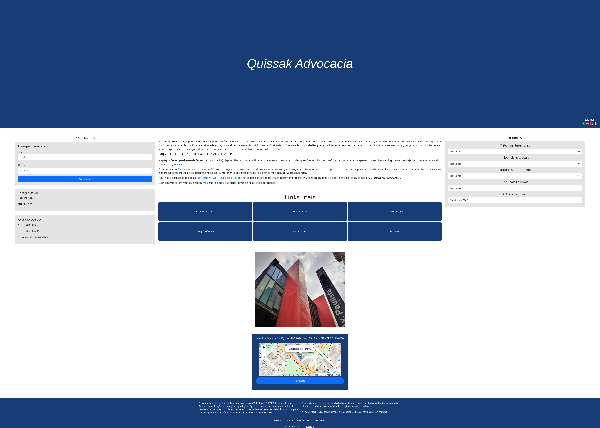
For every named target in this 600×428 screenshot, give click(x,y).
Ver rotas (300, 381)
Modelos (395, 231)
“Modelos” (240, 177)
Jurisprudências (205, 231)
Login (21, 151)
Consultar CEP (394, 211)
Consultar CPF (300, 211)
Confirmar (85, 179)
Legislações (300, 231)
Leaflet (320, 374)
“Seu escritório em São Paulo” (196, 169)
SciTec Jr (310, 426)
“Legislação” (226, 177)
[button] (300, 356)
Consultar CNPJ (205, 211)
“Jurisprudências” (207, 177)
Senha (21, 164)
